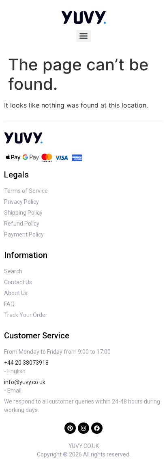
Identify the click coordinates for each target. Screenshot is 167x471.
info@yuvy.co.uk (24, 382)
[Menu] (83, 36)
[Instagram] (83, 428)
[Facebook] (97, 428)
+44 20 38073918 (26, 362)
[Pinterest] (70, 428)
